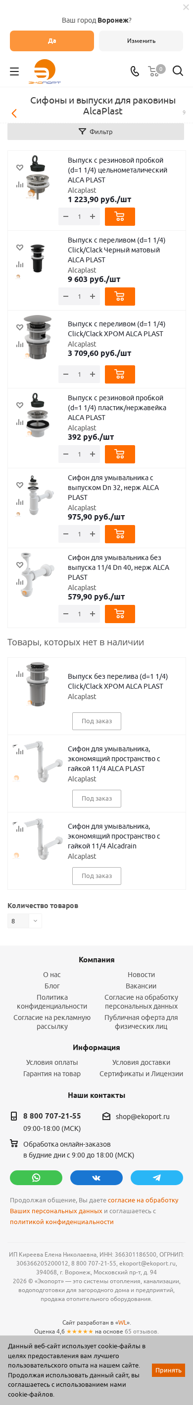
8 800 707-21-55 (52, 1116)
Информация (96, 1047)
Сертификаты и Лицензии (141, 1074)
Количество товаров (42, 906)
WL (122, 1322)
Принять (168, 1370)
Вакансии (141, 986)
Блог (52, 986)
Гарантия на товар (52, 1074)
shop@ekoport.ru (143, 1117)
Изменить (141, 40)
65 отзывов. (142, 1331)
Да (52, 40)
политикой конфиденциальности (62, 1222)
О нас (52, 975)
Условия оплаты (52, 1062)
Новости (141, 975)
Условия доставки (141, 1062)
